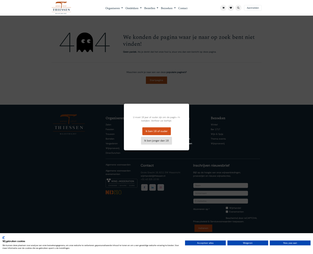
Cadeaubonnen (184, 143)
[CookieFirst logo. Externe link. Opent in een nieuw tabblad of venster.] (3, 237)
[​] (231, 8)
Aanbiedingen (183, 138)
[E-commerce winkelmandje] (223, 8)
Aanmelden (253, 7)
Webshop (181, 129)
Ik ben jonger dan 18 (156, 140)
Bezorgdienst (182, 134)
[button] (238, 8)
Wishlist (180, 124)
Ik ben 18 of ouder (157, 131)
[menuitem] (114, 8)
